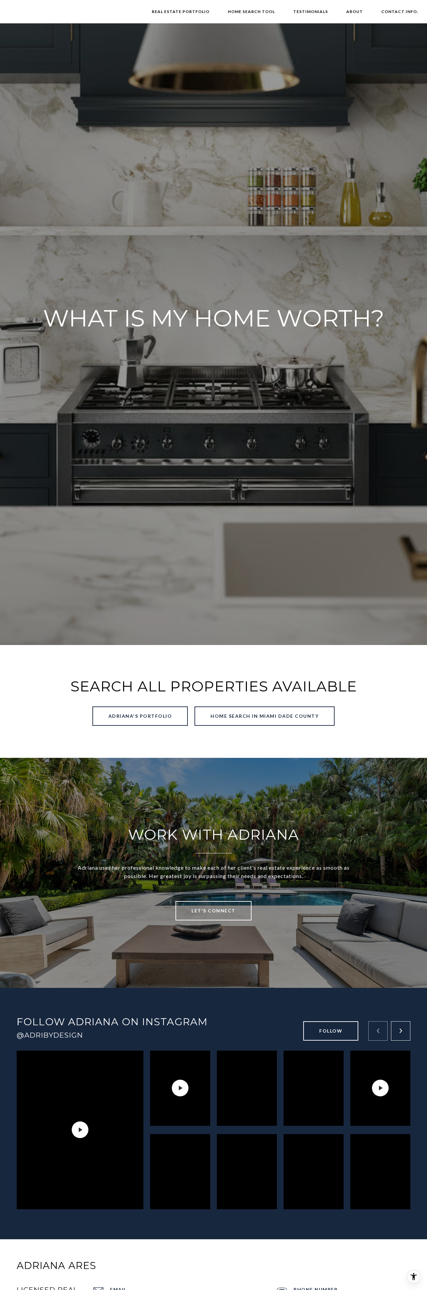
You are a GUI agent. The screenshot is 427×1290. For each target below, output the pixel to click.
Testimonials (310, 11)
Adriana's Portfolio (140, 716)
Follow (330, 1031)
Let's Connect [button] (213, 910)
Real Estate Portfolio (180, 11)
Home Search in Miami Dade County (264, 716)
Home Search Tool (251, 11)
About (354, 11)
